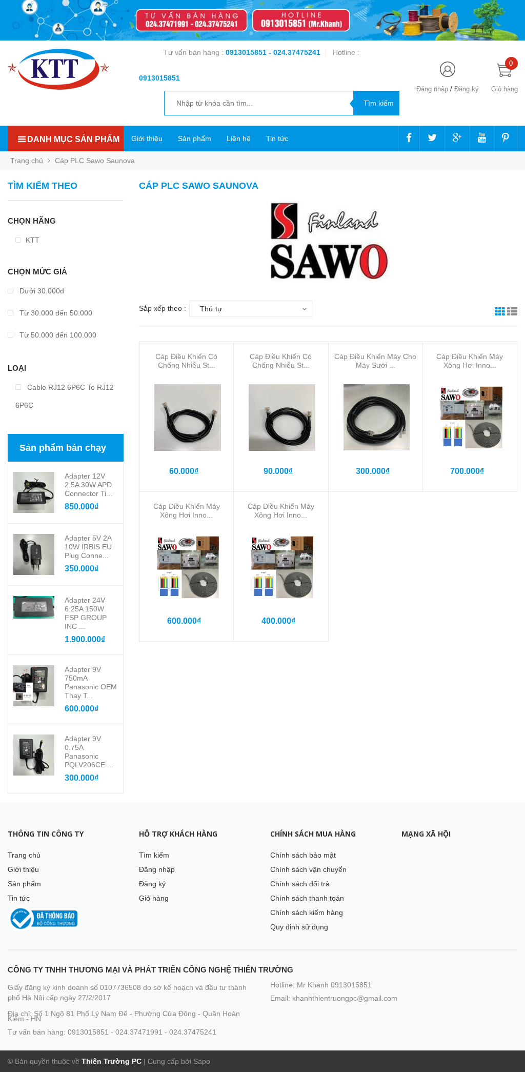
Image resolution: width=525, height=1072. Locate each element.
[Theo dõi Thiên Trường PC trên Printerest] (505, 138)
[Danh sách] (512, 313)
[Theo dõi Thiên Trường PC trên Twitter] (432, 138)
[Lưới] (500, 313)
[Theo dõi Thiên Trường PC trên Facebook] (409, 138)
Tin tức (277, 138)
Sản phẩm (194, 138)
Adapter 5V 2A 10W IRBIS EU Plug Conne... (88, 547)
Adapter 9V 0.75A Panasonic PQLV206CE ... (89, 751)
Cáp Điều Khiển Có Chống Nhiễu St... (186, 360)
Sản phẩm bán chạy (62, 448)
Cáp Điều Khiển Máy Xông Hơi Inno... (469, 360)
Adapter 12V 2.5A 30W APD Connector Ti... (88, 485)
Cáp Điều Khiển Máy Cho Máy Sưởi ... (375, 360)
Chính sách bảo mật (303, 855)
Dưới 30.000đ (40, 291)
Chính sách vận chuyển (308, 869)
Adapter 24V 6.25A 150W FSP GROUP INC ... (86, 613)
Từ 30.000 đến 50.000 (54, 313)
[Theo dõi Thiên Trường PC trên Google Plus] (457, 138)
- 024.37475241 (294, 52)
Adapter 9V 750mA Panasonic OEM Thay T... (91, 682)
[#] (262, 20)
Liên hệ (239, 138)
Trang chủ (24, 855)
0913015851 (247, 52)
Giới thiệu (147, 138)
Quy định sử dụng (299, 927)
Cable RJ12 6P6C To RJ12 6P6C (64, 396)
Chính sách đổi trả (300, 884)
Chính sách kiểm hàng (306, 912)
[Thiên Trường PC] (58, 69)
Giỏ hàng (154, 898)
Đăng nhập (432, 89)
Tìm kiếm (154, 855)
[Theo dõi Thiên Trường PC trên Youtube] (482, 138)
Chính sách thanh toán (307, 898)
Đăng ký (466, 89)
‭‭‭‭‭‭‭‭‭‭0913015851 (159, 78)
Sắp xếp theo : (162, 308)
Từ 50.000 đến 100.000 (56, 335)
